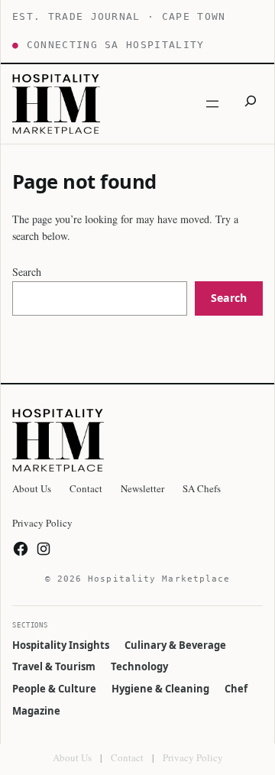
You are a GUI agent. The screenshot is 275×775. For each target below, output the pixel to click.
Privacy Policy (193, 757)
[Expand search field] (250, 103)
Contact (127, 757)
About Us (72, 757)
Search (26, 271)
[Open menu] (212, 104)
